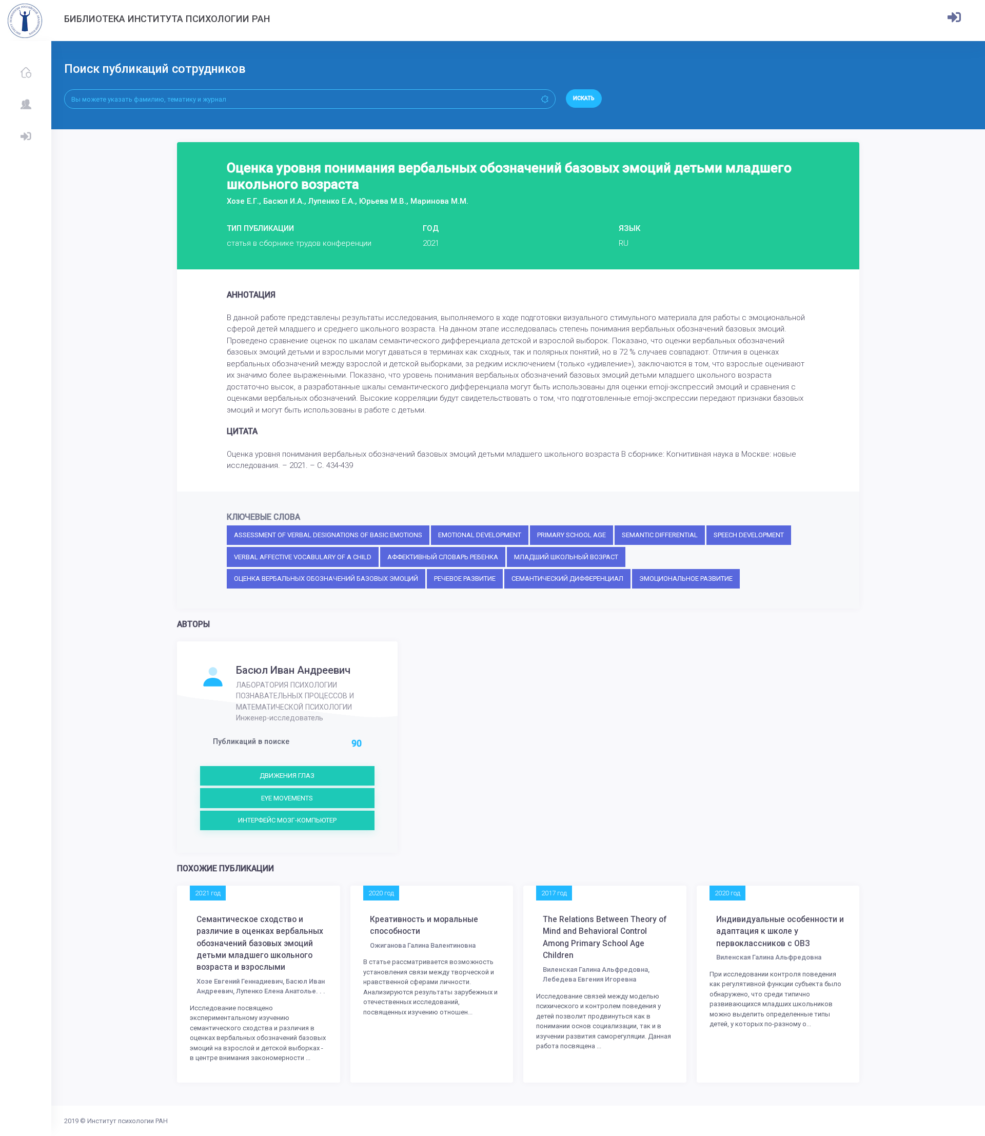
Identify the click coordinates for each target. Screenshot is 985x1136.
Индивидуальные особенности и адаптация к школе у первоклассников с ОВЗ (780, 931)
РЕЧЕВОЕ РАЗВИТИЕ (465, 578)
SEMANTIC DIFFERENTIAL (660, 535)
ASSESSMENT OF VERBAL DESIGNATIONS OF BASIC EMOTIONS (328, 535)
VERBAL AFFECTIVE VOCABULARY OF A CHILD (302, 557)
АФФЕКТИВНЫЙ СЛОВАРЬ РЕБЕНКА (442, 557)
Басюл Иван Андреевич (293, 670)
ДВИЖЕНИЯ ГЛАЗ (287, 775)
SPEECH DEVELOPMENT (749, 535)
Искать (584, 98)
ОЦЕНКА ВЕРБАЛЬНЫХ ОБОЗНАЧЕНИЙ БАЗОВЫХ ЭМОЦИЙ (326, 578)
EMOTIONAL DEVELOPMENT (479, 535)
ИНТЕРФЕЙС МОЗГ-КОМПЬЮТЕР (287, 820)
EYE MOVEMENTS (287, 798)
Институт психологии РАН (127, 1121)
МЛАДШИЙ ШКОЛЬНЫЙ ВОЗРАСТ (566, 557)
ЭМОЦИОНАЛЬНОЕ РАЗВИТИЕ (686, 578)
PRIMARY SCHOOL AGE (571, 535)
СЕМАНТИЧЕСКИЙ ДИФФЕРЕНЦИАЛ (567, 578)
